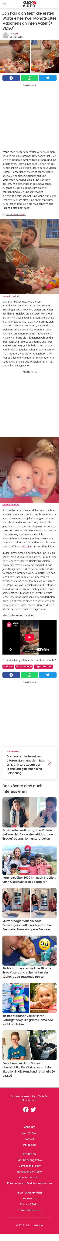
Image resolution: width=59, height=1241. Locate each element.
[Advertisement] (29, 116)
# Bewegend (24, 666)
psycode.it (29, 1145)
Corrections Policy (29, 1166)
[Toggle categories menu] (4, 4)
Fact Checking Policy (29, 1160)
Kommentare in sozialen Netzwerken (29, 1183)
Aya (16, 33)
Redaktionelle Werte (29, 1171)
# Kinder (8, 666)
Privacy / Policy (29, 1204)
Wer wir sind (29, 1133)
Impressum (29, 1198)
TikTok (25, 546)
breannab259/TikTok (16, 214)
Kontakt (29, 1139)
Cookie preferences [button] (29, 1210)
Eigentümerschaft (29, 1177)
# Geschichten (43, 666)
